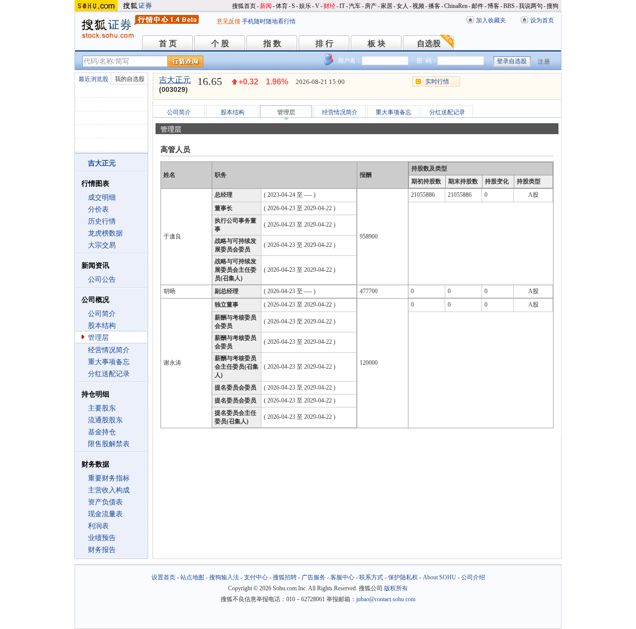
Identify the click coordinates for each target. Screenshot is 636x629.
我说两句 (531, 5)
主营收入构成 (109, 490)
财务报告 (102, 549)
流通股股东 (105, 420)
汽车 (355, 5)
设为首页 (542, 20)
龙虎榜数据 (105, 233)
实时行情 (437, 81)
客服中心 (342, 577)
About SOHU (439, 577)
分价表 (98, 209)
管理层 (98, 337)
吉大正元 (175, 80)
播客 (434, 5)
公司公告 (102, 279)
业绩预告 (102, 538)
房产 (371, 5)
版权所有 (396, 588)
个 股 (220, 43)
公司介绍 (473, 577)
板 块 (377, 43)
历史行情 (102, 221)
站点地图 (192, 577)
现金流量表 (105, 514)
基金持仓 (102, 432)
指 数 (272, 43)
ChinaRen (456, 5)
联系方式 (371, 577)
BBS (509, 5)
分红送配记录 (109, 374)
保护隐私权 (403, 577)
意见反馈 (228, 21)
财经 (329, 5)
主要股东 (102, 408)
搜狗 (552, 5)
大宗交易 (102, 245)
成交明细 (102, 197)
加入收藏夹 (491, 20)
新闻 (266, 5)
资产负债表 (105, 502)
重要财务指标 (109, 478)
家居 (387, 5)
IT (342, 5)
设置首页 (163, 577)
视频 (418, 5)
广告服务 (313, 577)
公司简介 (102, 313)
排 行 (324, 43)
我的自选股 (130, 79)
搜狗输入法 (224, 577)
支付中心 (256, 577)
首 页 (168, 43)
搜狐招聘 (285, 577)
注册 (544, 61)
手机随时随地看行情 (269, 21)
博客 (493, 5)
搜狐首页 (244, 5)
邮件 (477, 5)
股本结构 (102, 325)
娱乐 (305, 5)
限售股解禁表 (109, 444)
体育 (282, 5)
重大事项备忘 (109, 362)
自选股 (429, 43)
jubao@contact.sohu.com (385, 599)
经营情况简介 (109, 350)
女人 (402, 5)
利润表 (98, 526)
